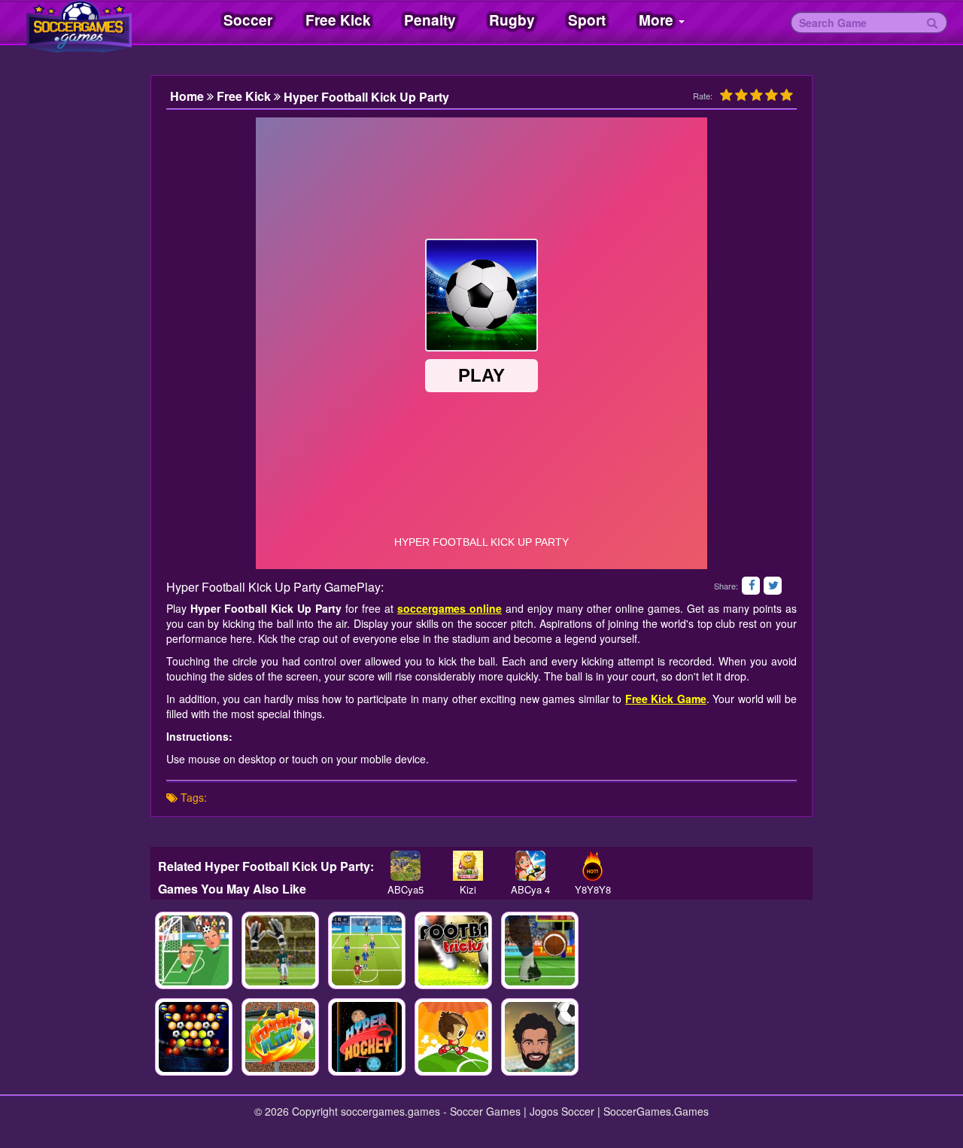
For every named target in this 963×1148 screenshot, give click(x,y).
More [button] (658, 20)
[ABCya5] (405, 866)
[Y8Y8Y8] (592, 866)
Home (188, 96)
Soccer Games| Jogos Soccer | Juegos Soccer (97, 22)
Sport (587, 20)
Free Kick (338, 20)
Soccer (247, 20)
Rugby (512, 20)
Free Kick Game (665, 698)
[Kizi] (467, 866)
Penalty (430, 20)
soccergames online (449, 608)
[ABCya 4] (530, 866)
